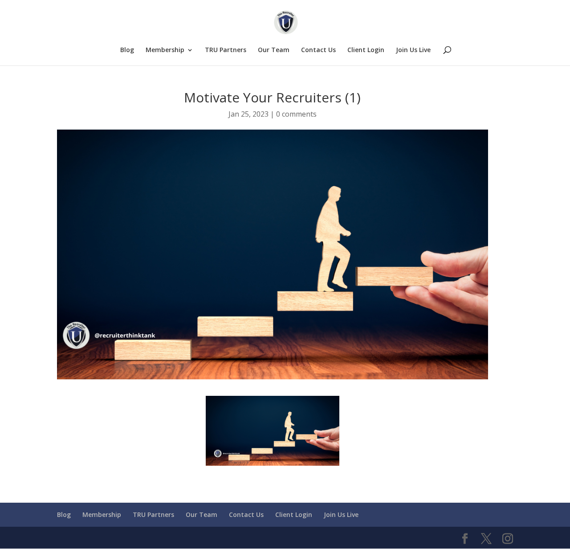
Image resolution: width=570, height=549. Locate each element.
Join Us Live (413, 50)
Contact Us (318, 50)
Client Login (365, 50)
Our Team (273, 50)
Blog (127, 50)
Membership (165, 50)
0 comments (296, 114)
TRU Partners (225, 50)
